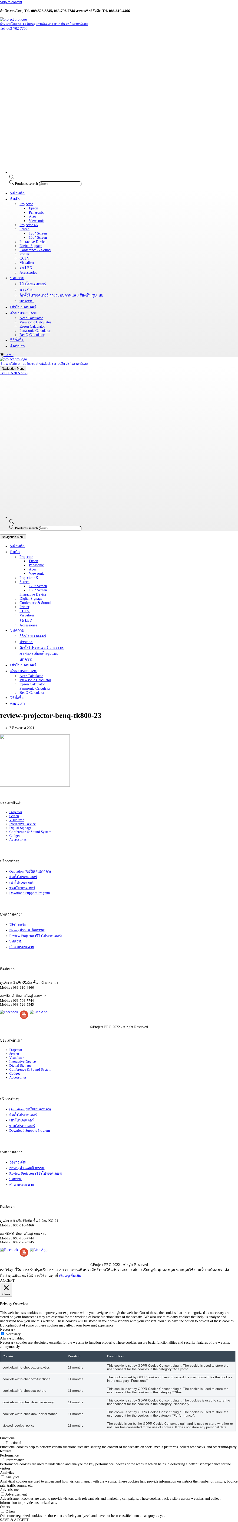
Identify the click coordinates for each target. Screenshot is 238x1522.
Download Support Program (29, 893)
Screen (14, 816)
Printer (24, 254)
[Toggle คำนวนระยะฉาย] (81, 671)
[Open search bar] (11, 178)
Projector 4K (29, 225)
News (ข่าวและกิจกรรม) (27, 930)
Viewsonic (36, 221)
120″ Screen (38, 233)
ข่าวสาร (26, 289)
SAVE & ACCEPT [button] (14, 1520)
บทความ (27, 301)
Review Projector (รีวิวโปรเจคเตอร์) (35, 936)
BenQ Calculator (32, 335)
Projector (15, 812)
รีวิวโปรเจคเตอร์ (33, 284)
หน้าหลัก (17, 193)
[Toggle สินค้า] (81, 552)
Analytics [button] (7, 1472)
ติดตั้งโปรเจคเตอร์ (23, 877)
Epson (33, 208)
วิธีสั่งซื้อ (17, 340)
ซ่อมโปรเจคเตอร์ (22, 888)
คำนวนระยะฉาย (21, 947)
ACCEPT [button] (7, 1280)
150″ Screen (38, 237)
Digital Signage (31, 246)
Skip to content (11, 2)
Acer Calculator (31, 318)
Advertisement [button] (10, 1490)
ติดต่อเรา (17, 346)
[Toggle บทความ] (81, 630)
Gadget (14, 836)
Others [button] (5, 1507)
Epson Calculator (32, 326)
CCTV (25, 258)
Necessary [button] (7, 1329)
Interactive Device (33, 242)
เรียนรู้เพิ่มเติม (70, 1276)
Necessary (13, 1334)
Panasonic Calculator (35, 330)
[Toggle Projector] (81, 557)
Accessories (28, 272)
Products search (27, 184)
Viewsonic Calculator (35, 322)
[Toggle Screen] (81, 582)
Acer (32, 216)
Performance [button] (9, 1455)
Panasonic (36, 212)
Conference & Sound (35, 250)
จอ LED (26, 268)
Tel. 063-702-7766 (13, 28)
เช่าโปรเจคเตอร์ (23, 307)
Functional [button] (8, 1438)
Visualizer (27, 262)
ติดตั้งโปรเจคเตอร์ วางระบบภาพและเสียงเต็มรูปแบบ (61, 295)
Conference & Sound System (30, 832)
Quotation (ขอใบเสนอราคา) (30, 871)
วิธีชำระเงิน (17, 924)
